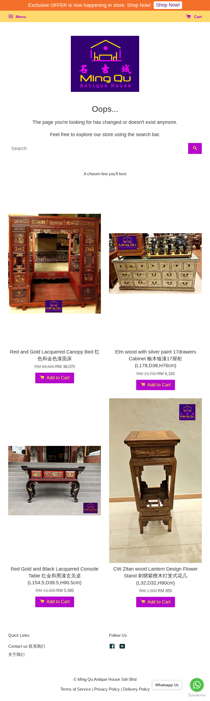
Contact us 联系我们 (26, 646)
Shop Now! (168, 5)
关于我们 (16, 654)
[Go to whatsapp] (197, 685)
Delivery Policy (136, 689)
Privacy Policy (107, 689)
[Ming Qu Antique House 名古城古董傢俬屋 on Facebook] (112, 647)
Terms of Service (75, 689)
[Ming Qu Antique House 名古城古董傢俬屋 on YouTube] (122, 647)
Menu (20, 16)
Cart (197, 16)
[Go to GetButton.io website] (197, 695)
